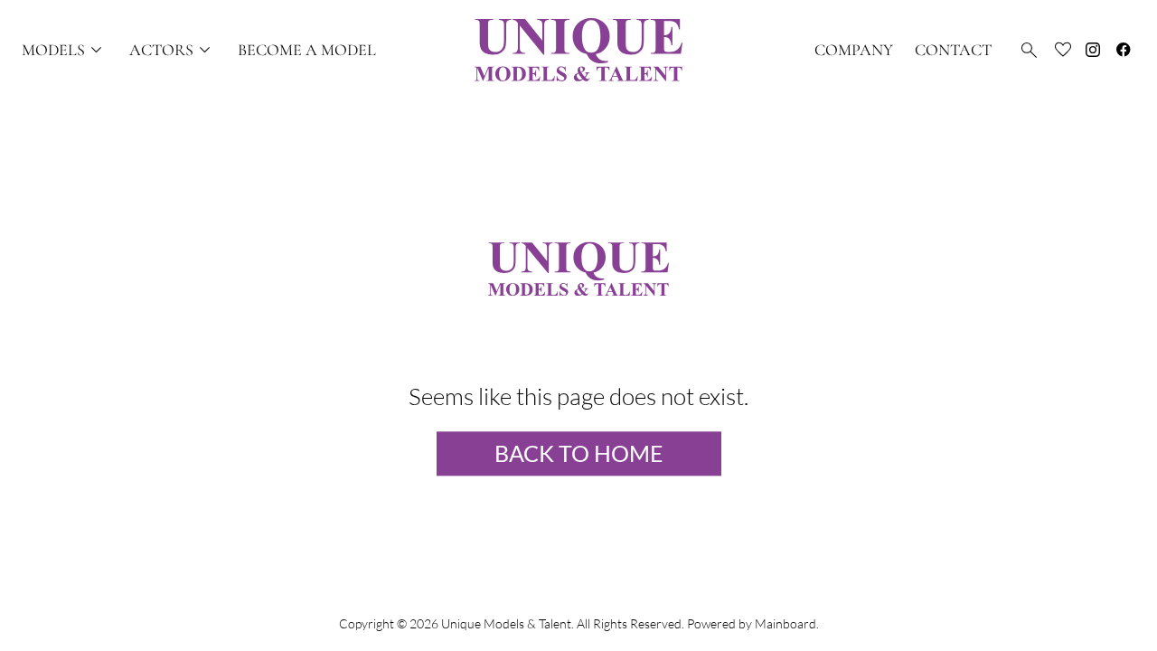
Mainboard (785, 623)
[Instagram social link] (1093, 49)
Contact (953, 50)
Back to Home (578, 453)
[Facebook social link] (1123, 49)
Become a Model (307, 50)
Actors (172, 50)
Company (853, 50)
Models (65, 50)
